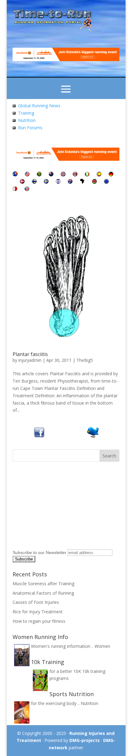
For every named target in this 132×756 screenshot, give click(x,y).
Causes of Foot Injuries (36, 602)
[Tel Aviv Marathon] (58, 182)
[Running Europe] (106, 182)
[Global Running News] (14, 105)
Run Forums (30, 127)
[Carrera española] (99, 175)
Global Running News (39, 105)
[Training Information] (14, 113)
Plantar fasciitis (30, 354)
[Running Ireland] (87, 175)
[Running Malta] (15, 189)
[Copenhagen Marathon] (22, 182)
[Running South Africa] (39, 175)
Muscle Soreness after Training (43, 583)
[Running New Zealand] (51, 175)
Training (26, 113)
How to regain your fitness (39, 621)
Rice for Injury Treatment (38, 612)
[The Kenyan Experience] (94, 182)
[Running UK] (63, 175)
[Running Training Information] (14, 127)
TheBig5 (84, 360)
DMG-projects (84, 740)
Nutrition (27, 120)
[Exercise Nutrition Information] (14, 120)
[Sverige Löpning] (46, 182)
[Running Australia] (70, 182)
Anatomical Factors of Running (43, 593)
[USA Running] (27, 175)
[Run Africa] (82, 182)
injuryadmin (29, 360)
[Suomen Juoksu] (34, 182)
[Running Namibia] (27, 189)
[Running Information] (15, 175)
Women (102, 646)
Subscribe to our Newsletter (39, 552)
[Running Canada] (75, 175)
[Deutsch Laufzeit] (111, 175)
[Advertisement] (51, 509)
